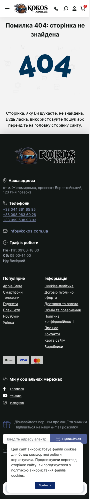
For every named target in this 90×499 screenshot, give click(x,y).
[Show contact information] (56, 8)
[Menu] (7, 8)
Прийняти (45, 485)
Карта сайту (54, 340)
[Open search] (66, 8)
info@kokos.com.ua (29, 230)
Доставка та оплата (61, 304)
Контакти (52, 334)
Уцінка (8, 322)
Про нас (51, 328)
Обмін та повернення (62, 310)
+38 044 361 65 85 (19, 209)
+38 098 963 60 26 (19, 214)
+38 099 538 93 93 (19, 220)
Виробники (53, 346)
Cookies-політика (59, 286)
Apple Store (12, 286)
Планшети (11, 310)
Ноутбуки (11, 316)
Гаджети (10, 304)
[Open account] (74, 8)
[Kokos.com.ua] (31, 8)
